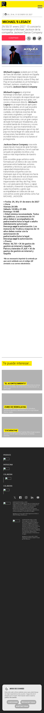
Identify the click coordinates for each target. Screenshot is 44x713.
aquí (15, 226)
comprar (13, 38)
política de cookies (11, 697)
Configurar (13, 702)
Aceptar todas (22, 706)
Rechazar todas (28, 702)
